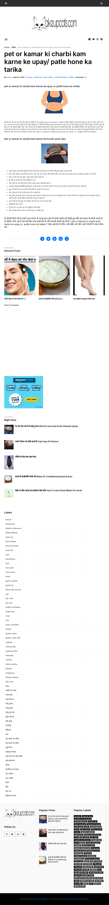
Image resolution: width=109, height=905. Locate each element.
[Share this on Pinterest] (54, 239)
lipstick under (11, 633)
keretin (8, 629)
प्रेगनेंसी (8, 725)
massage (9, 655)
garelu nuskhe (12, 581)
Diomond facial (12, 546)
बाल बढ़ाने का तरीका (12, 739)
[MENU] (6, 3)
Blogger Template (78, 899)
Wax (7, 686)
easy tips (9, 550)
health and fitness (61, 77)
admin (9, 77)
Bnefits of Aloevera (13, 528)
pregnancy (10, 673)
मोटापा (14, 47)
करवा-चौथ (9, 695)
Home (6, 47)
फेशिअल (8, 730)
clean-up (9, 537)
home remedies (12, 625)
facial (8, 576)
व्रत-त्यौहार (9, 778)
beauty (29, 77)
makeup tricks (11, 651)
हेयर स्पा (8, 791)
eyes (8, 554)
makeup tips (11, 647)
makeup (9, 642)
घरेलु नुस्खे (9, 703)
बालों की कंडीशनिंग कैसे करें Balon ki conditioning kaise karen (43, 476)
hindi (8, 616)
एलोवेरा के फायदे (11, 690)
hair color (9, 598)
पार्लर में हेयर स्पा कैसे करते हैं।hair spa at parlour (37, 441)
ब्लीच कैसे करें (10, 760)
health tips (10, 611)
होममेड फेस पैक (11, 796)
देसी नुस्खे (9, 721)
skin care (9, 682)
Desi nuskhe (48, 77)
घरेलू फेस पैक (10, 712)
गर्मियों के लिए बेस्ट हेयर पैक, (26, 456)
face (7, 563)
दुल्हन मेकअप (10, 717)
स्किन (7, 782)
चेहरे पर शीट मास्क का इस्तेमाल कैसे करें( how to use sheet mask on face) (48, 490)
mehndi (9, 660)
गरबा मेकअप (10, 699)
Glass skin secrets (13, 590)
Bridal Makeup (12, 533)
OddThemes (41, 899)
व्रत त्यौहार (9, 774)
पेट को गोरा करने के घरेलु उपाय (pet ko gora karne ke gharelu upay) (46, 426)
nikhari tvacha (11, 664)
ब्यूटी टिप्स (9, 747)
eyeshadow (10, 559)
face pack (10, 568)
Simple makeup (12, 677)
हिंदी (7, 787)
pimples (9, 668)
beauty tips (37, 77)
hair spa (9, 603)
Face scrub (10, 572)
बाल (7, 734)
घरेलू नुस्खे (9, 708)
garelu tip (9, 585)
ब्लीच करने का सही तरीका (14, 756)
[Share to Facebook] (42, 239)
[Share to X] (48, 239)
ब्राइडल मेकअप (11, 752)
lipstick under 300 (13, 638)
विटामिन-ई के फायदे (12, 769)
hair (7, 594)
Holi (7, 620)
